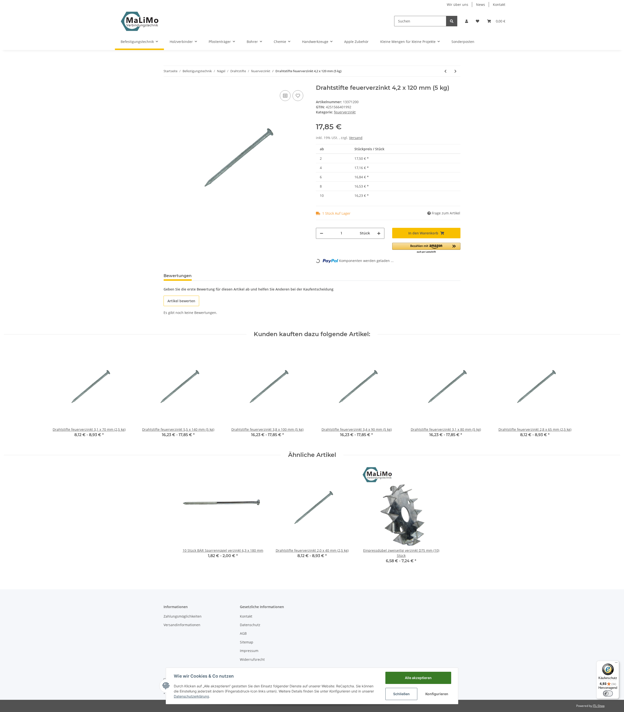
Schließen (401, 694)
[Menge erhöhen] (378, 233)
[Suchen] (451, 21)
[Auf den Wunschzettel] (297, 95)
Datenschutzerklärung (191, 696)
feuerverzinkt (345, 112)
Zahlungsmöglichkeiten (183, 616)
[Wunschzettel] (477, 21)
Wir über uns (457, 4)
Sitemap (246, 642)
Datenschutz (250, 624)
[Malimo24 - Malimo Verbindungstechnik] (141, 21)
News (480, 4)
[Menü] (616, 664)
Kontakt (499, 4)
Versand (355, 137)
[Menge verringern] (321, 233)
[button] (466, 21)
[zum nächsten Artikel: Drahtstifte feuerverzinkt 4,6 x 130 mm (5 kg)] (455, 71)
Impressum (249, 650)
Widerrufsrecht (252, 659)
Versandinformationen (182, 624)
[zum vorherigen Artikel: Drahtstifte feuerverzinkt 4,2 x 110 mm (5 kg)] (445, 71)
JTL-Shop (598, 706)
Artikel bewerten (181, 301)
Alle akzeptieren (418, 678)
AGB (243, 633)
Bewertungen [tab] (178, 275)
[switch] (608, 693)
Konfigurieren (436, 694)
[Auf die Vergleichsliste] (285, 95)
